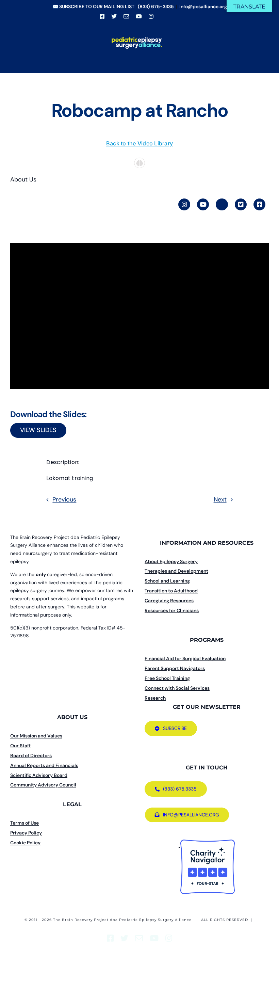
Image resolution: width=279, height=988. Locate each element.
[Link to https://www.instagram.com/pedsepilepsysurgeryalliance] (184, 204)
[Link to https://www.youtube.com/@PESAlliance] (203, 204)
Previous (64, 499)
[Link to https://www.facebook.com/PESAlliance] (259, 204)
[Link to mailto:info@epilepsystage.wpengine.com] (222, 204)
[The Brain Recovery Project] (179, 845)
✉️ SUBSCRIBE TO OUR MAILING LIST (93, 6)
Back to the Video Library (139, 143)
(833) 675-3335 (156, 6)
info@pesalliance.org (203, 6)
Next (220, 499)
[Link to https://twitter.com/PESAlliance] (241, 204)
